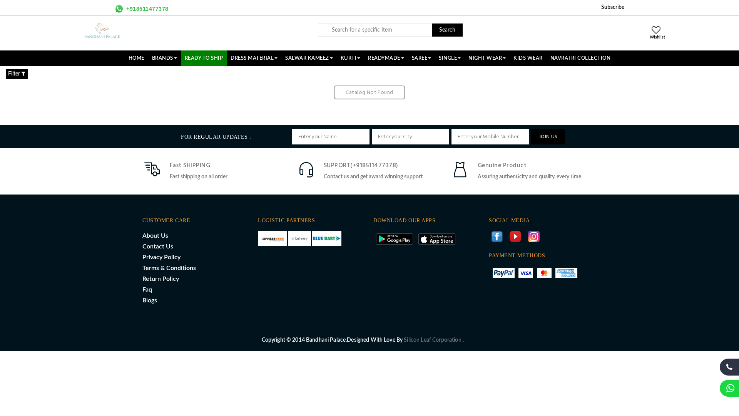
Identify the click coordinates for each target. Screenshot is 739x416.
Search (447, 30)
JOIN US (548, 137)
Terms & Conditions (169, 268)
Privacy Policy (161, 257)
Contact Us (157, 246)
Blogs (149, 300)
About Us (155, 236)
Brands (162, 58)
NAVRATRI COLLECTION (580, 58)
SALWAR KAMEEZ (307, 58)
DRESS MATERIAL (252, 58)
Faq (147, 290)
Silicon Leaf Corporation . (434, 340)
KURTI (349, 58)
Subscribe (612, 7)
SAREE (420, 58)
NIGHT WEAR (485, 58)
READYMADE (384, 58)
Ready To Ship (204, 58)
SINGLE (448, 58)
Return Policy (160, 279)
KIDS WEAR (528, 58)
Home (136, 58)
